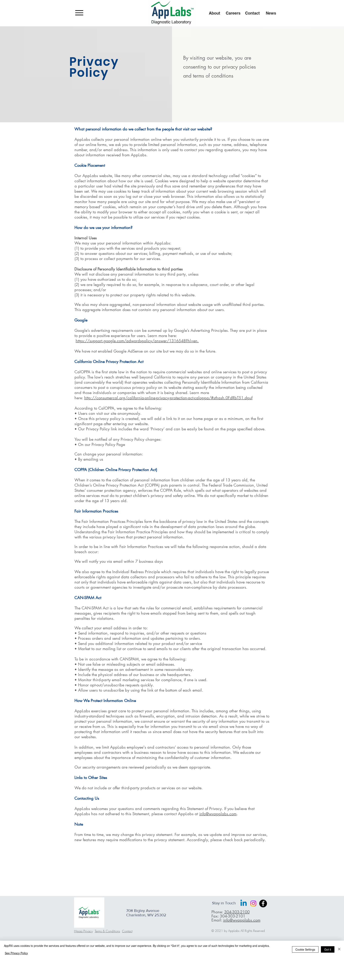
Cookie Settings (305, 949)
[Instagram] (253, 903)
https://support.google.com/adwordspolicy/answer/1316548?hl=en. (137, 340)
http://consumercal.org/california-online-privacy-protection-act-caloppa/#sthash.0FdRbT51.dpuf (168, 397)
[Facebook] (263, 903)
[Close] (339, 949)
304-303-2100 (237, 912)
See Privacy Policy (16, 953)
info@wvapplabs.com (217, 813)
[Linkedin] (243, 903)
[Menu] (79, 13)
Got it (327, 949)
